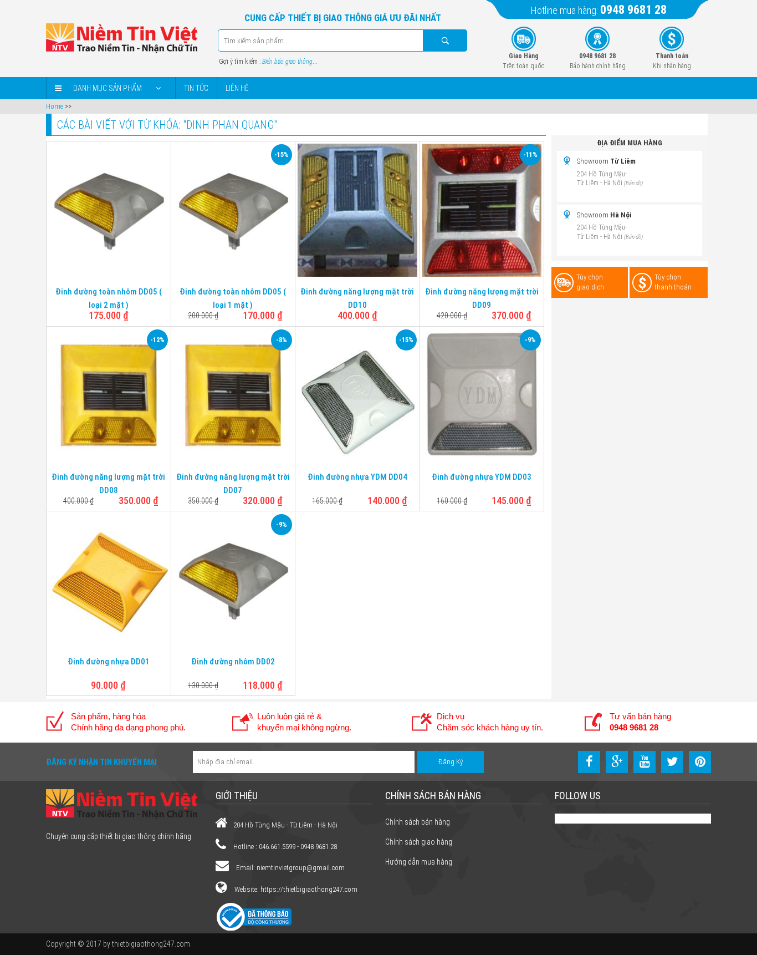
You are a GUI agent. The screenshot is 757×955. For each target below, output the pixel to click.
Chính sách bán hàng (417, 821)
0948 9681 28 (633, 10)
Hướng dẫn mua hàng (418, 861)
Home (54, 106)
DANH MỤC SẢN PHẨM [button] (107, 88)
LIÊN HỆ (237, 88)
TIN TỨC (196, 88)
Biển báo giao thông (287, 61)
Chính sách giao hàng (418, 841)
